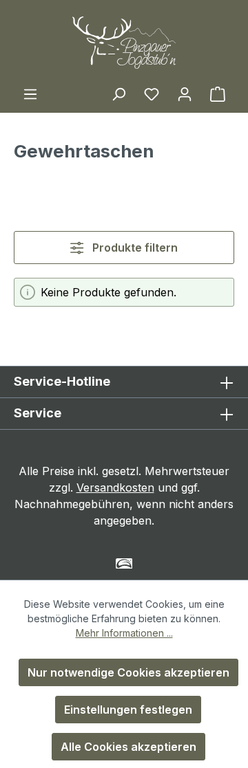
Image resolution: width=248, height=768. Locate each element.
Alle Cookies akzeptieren (128, 747)
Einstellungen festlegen (128, 709)
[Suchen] (118, 93)
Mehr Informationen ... (124, 633)
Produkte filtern (134, 247)
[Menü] (30, 93)
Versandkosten (115, 487)
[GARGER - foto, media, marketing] (124, 563)
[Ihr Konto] (184, 93)
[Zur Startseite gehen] (124, 43)
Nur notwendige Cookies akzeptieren (128, 672)
